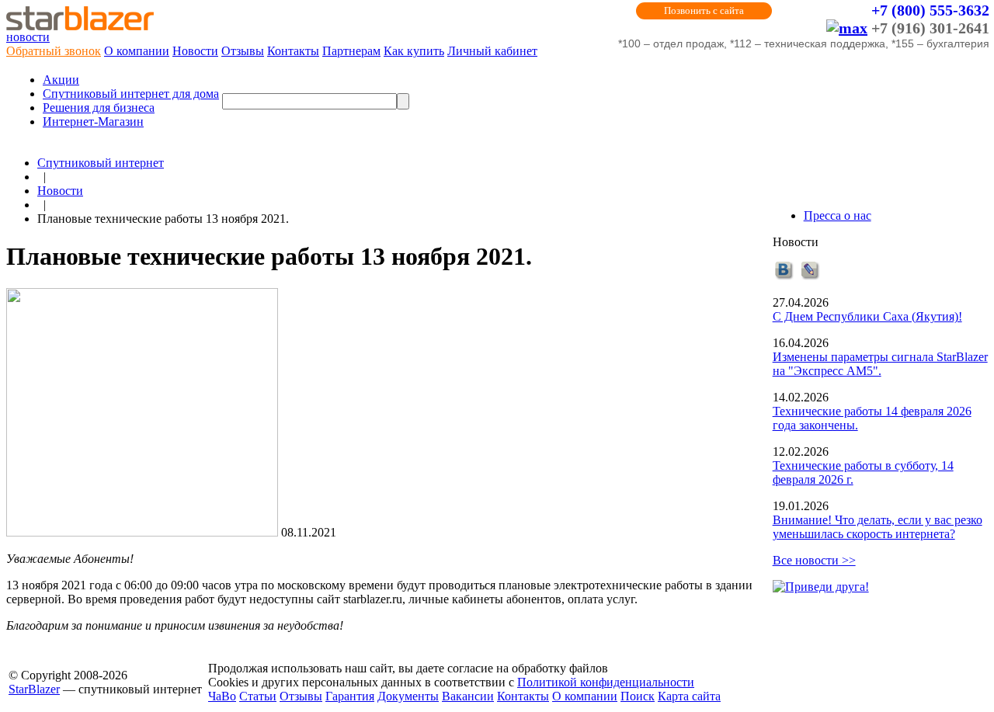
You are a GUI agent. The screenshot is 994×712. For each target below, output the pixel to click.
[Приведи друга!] (821, 586)
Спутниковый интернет (100, 162)
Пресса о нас (837, 215)
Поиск (637, 696)
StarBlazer (34, 689)
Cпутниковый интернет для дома (131, 93)
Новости (195, 50)
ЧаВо (222, 696)
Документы (408, 696)
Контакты (293, 50)
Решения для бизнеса (99, 107)
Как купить (414, 50)
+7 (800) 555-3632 (930, 10)
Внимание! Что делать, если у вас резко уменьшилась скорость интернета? (877, 526)
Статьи (257, 696)
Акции (61, 79)
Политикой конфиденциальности (605, 682)
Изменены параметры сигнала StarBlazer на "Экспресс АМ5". (880, 363)
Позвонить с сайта (704, 10)
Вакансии (468, 696)
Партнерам (351, 50)
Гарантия (349, 696)
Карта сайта (689, 696)
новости (28, 36)
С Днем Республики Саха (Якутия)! (867, 316)
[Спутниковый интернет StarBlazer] (80, 26)
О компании (136, 50)
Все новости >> (814, 560)
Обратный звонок (53, 50)
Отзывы (242, 50)
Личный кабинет (492, 50)
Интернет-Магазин (93, 121)
